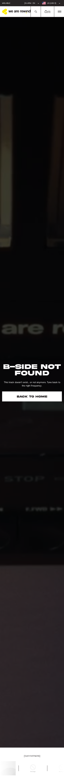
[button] (36, 11)
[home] (16, 11)
